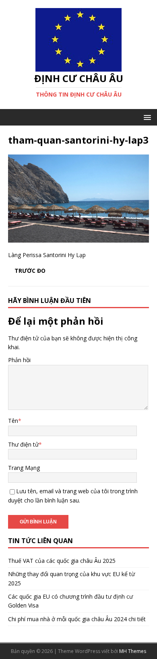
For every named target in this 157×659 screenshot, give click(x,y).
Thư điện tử (23, 444)
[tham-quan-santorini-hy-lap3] (78, 238)
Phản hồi (19, 360)
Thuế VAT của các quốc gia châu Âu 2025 (62, 560)
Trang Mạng (24, 468)
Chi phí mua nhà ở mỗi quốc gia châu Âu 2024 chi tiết (77, 619)
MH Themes (132, 651)
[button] (146, 117)
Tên (13, 420)
